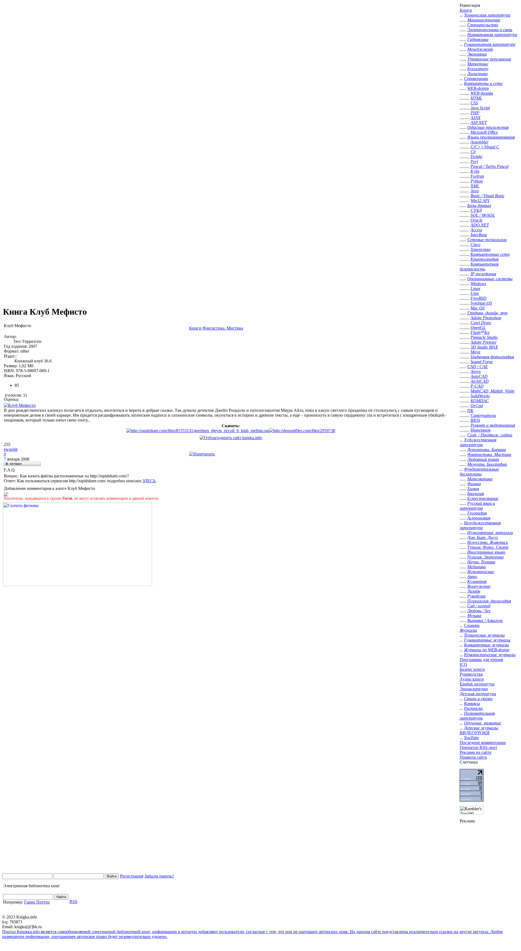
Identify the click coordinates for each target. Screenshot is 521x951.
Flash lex (480, 332)
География (477, 513)
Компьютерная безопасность (479, 266)
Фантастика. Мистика (489, 454)
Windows (478, 283)
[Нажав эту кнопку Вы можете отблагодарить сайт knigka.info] (231, 437)
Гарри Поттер (37, 902)
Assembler (479, 142)
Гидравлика (477, 39)
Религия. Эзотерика (485, 557)
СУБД (476, 210)
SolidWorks (480, 396)
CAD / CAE (477, 366)
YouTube (471, 737)
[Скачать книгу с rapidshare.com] (197, 430)
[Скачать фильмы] (77, 584)
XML (475, 186)
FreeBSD (479, 298)
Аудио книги (472, 679)
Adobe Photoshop (486, 317)
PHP (475, 112)
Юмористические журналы (490, 654)
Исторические (480, 571)
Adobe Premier (484, 342)
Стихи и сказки (478, 698)
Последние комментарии (483, 742)
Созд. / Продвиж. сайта (489, 435)
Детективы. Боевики (486, 449)
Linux (475, 288)
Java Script (480, 108)
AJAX (476, 117)
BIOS (475, 420)
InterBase (479, 234)
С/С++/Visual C (485, 147)
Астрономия (478, 518)
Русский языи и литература (477, 505)
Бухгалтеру (477, 68)
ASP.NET (479, 122)
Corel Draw (481, 322)
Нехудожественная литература (480, 525)
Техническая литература (487, 15)
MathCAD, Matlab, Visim (492, 391)
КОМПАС (480, 400)
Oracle (476, 220)
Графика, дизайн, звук (487, 313)
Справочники (476, 78)
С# (473, 151)
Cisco (475, 244)
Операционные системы (490, 278)
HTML (476, 98)
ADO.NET (480, 225)
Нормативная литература (492, 34)
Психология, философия (489, 601)
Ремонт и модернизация (493, 425)
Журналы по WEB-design (486, 649)
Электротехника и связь (489, 29)
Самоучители (483, 415)
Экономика (477, 54)
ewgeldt (10, 449)
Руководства (471, 674)
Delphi (476, 156)
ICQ (463, 664)
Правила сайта (473, 757)
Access (476, 230)
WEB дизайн (482, 93)
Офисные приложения (488, 127)
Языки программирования (491, 137)
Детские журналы (481, 728)
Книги (466, 10)
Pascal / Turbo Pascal (490, 166)
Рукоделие (476, 596)
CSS (474, 103)
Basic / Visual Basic (487, 195)
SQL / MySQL (483, 215)
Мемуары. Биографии (487, 464)
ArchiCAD (480, 381)
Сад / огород (478, 606)
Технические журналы (484, 635)
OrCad (477, 405)
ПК (470, 410)
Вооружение (479, 586)
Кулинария (477, 581)
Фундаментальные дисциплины (479, 471)
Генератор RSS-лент (478, 747)
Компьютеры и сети (483, 83)
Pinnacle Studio (484, 337)
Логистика (477, 73)
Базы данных (479, 205)
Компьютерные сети (490, 254)
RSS (73, 901)
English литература (477, 684)
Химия (473, 488)
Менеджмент (480, 49)
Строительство (482, 25)
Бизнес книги (472, 669)
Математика (480, 479)
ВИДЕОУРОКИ (475, 732)
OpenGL (478, 327)
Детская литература (478, 693)
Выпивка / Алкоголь (485, 620)
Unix (475, 293)
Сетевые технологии (487, 239)
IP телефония (483, 274)
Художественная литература (478, 442)
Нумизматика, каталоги (490, 532)
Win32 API (480, 200)
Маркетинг (477, 64)
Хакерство (481, 249)
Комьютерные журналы (486, 645)
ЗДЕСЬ (148, 480)
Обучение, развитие (482, 723)
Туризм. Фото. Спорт (488, 547)
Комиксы (472, 703)
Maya (475, 352)
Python (477, 181)
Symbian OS (481, 303)
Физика (474, 483)
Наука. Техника (481, 562)
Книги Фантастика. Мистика (216, 328)
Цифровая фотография (492, 357)
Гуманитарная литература (489, 44)
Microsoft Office (484, 132)
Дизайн (473, 591)
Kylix (475, 171)
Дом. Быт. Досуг (482, 537)
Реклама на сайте (475, 752)
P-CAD (477, 386)
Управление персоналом (489, 59)
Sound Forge (482, 361)
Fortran (477, 176)
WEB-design (478, 88)
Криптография (484, 259)
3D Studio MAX (484, 347)
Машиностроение (483, 20)
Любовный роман (483, 459)
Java (475, 191)
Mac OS (478, 308)
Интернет (481, 430)
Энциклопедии (474, 689)
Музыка (474, 615)
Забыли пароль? (159, 876)
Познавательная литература (477, 715)
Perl (474, 161)
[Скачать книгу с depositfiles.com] (302, 430)
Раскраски (473, 708)
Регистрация (131, 876)
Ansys (476, 371)
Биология (475, 493)
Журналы (468, 630)
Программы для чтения (481, 659)
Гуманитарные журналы (487, 640)
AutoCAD (479, 376)
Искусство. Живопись (487, 542)
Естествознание (482, 498)
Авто (472, 576)
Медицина (476, 566)
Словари (471, 625)
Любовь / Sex (479, 610)
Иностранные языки (486, 552)
